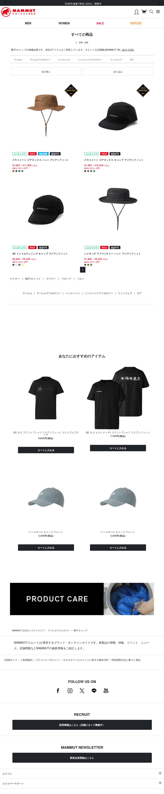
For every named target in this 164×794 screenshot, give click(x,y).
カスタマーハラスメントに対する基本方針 (85, 659)
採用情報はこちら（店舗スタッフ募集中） (82, 725)
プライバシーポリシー (47, 659)
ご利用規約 (26, 659)
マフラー (51, 278)
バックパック (64, 59)
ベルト (80, 278)
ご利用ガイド (10, 659)
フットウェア (116, 59)
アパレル (18, 59)
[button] (46, 71)
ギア (132, 59)
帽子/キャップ (32, 278)
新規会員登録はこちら (82, 758)
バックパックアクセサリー (90, 59)
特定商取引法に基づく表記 (126, 659)
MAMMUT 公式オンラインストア (28, 630)
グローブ (66, 278)
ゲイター (15, 278)
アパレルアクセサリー (40, 59)
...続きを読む (128, 49)
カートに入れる (46, 450)
